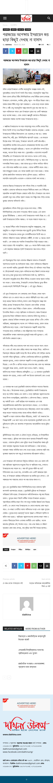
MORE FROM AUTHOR (35, 629)
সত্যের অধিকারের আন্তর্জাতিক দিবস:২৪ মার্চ (39, 584)
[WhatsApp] (25, 51)
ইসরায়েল (13, 549)
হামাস (34, 549)
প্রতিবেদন (13, 29)
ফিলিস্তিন (27, 549)
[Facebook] (5, 51)
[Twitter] (12, 51)
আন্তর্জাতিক (13, 25)
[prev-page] (4, 677)
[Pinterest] (18, 51)
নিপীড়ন (20, 549)
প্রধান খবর (20, 29)
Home (5, 25)
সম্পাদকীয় (28, 29)
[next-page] (9, 677)
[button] (4, 18)
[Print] (38, 51)
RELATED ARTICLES (13, 629)
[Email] (31, 51)
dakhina (8, 44)
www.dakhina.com (12, 734)
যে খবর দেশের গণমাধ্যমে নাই (13, 583)
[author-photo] (26, 610)
